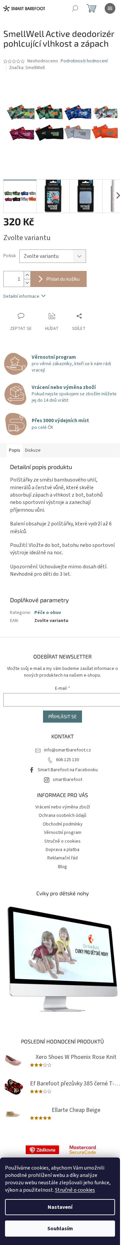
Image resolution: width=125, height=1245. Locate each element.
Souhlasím (60, 1228)
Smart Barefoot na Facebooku (68, 770)
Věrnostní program (62, 832)
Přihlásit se (62, 716)
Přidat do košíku (63, 279)
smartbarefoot (67, 779)
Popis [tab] (14, 450)
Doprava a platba (62, 849)
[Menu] (110, 8)
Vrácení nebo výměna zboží (62, 807)
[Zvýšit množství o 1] (27, 275)
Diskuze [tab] (33, 450)
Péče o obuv (47, 612)
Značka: (27, 67)
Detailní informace (21, 296)
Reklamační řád (62, 858)
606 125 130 (67, 759)
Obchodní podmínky (63, 824)
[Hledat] (75, 8)
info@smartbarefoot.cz (67, 750)
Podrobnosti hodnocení (84, 61)
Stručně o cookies (75, 1190)
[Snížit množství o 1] (27, 283)
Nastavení (60, 1207)
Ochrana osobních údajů (62, 815)
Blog (62, 866)
